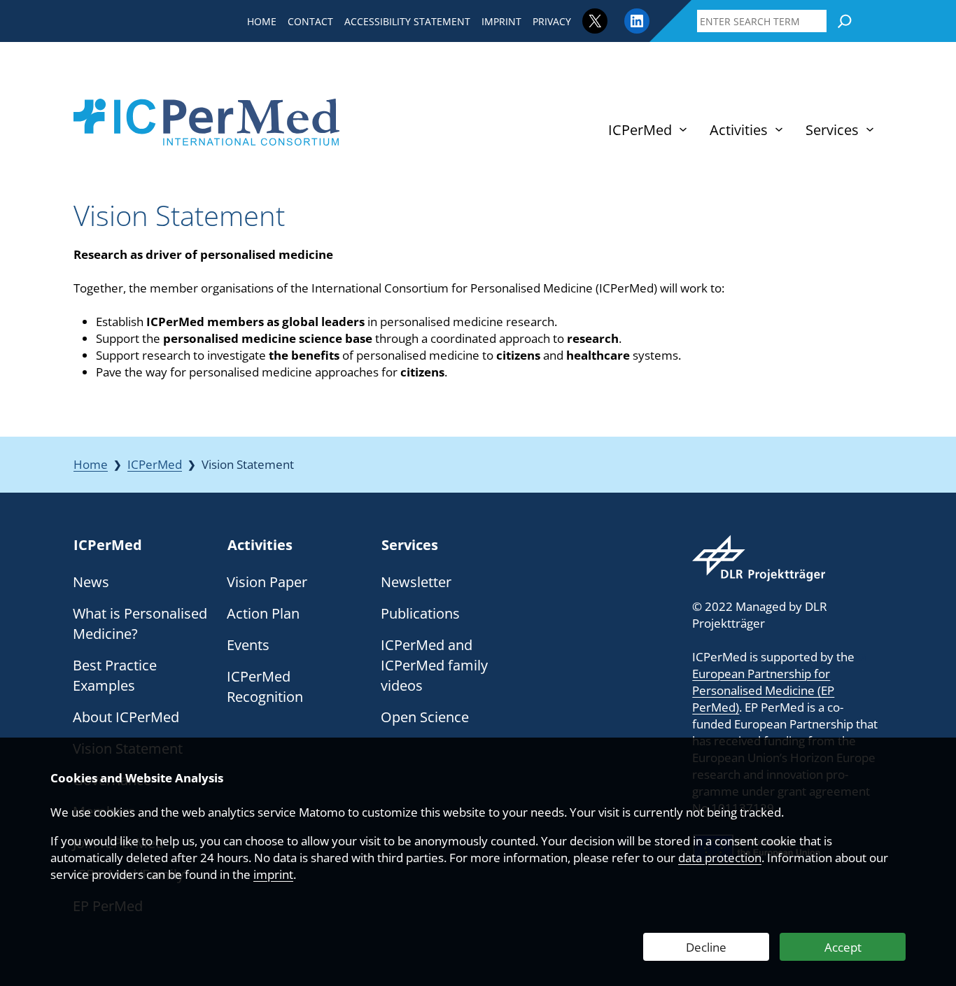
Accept (843, 947)
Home (90, 464)
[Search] (845, 21)
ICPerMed (154, 464)
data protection (719, 858)
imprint (273, 874)
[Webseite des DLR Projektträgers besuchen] (758, 558)
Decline (706, 947)
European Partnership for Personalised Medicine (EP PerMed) (763, 690)
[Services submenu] (870, 129)
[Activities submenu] (779, 129)
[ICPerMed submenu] (683, 129)
